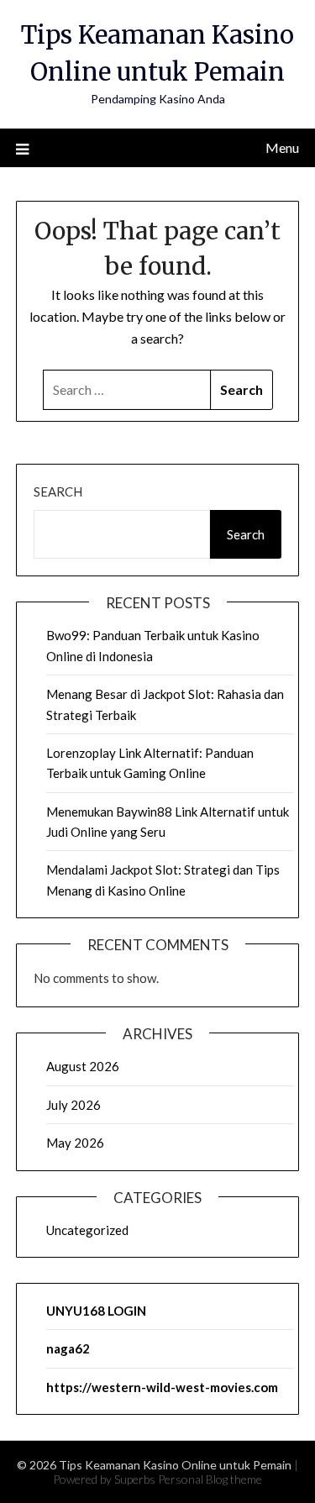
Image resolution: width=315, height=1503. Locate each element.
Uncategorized (87, 1230)
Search (58, 491)
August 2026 (82, 1066)
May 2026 (75, 1142)
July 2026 (73, 1104)
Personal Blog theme (210, 1479)
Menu (282, 147)
